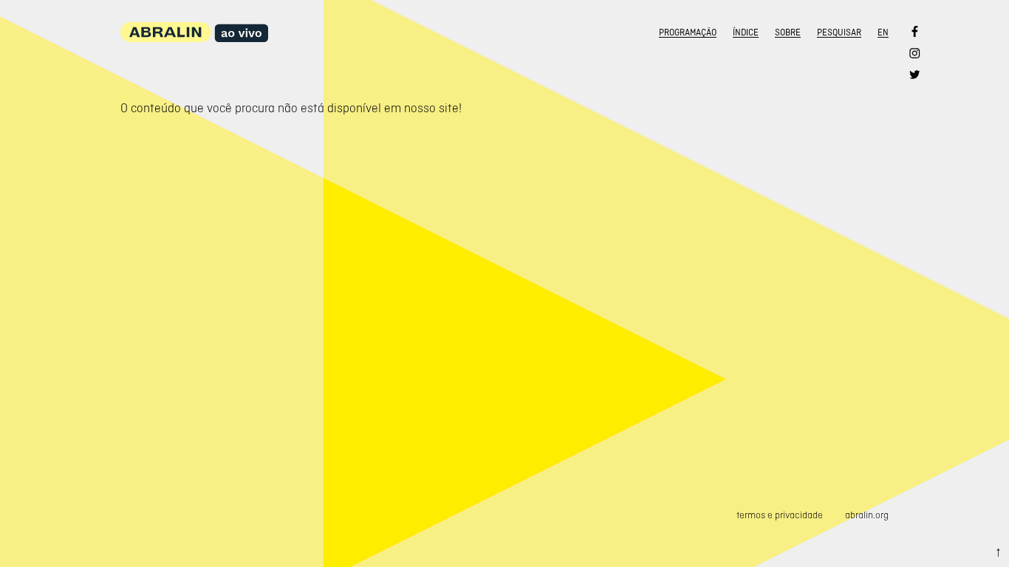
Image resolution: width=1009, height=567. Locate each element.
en (883, 32)
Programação (687, 32)
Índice (746, 32)
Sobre (788, 32)
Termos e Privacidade (779, 514)
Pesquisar (839, 32)
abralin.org (867, 514)
